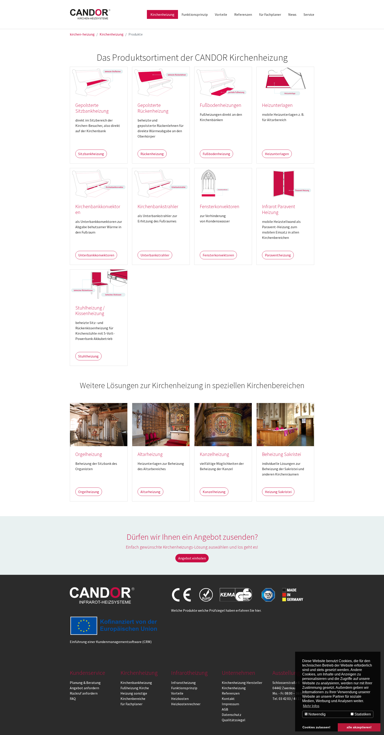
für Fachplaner (131, 704)
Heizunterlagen (277, 105)
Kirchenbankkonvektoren (97, 209)
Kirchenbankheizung (136, 682)
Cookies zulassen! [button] (316, 727)
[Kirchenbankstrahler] (161, 183)
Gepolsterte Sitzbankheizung (92, 108)
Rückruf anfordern (84, 693)
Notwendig (317, 714)
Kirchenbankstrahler (158, 207)
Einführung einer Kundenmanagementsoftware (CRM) (111, 641)
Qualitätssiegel (233, 720)
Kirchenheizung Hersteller (242, 682)
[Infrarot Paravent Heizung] (285, 183)
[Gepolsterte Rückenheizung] (161, 81)
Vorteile (177, 693)
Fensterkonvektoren (219, 207)
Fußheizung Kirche (134, 688)
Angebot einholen (192, 558)
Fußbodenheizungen (220, 105)
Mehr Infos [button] (311, 706)
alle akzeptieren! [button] (359, 727)
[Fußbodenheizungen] (223, 81)
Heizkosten (180, 698)
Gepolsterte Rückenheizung (153, 108)
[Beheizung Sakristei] (285, 424)
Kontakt (228, 698)
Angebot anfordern (84, 688)
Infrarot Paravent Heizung (278, 209)
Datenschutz (231, 714)
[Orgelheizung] (98, 424)
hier (258, 610)
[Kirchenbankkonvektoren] (98, 183)
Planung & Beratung (85, 682)
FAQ (73, 698)
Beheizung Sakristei (281, 454)
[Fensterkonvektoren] (223, 183)
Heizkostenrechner (185, 704)
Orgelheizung (88, 454)
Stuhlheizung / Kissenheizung (90, 311)
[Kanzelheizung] (223, 424)
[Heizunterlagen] (285, 81)
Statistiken (362, 714)
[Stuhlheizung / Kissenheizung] (98, 284)
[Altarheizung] (161, 424)
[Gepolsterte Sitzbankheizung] (98, 81)
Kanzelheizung (214, 454)
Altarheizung (150, 454)
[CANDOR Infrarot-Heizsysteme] (102, 595)
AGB (225, 709)
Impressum (230, 704)
